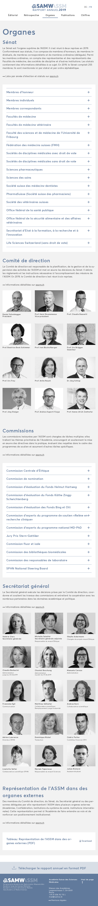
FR (90, 7)
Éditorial (13, 15)
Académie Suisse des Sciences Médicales (16, 886)
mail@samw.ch (56, 897)
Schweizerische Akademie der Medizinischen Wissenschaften (23, 884)
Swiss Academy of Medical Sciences (15, 890)
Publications (68, 15)
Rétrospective (31, 15)
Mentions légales (58, 900)
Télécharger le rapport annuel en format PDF (51, 868)
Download (85, 841)
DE (85, 7)
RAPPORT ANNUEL (49, 9)
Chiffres (85, 15)
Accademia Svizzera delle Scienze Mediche (18, 888)
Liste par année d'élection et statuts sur (31, 76)
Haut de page (87, 879)
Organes (50, 15)
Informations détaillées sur (24, 284)
